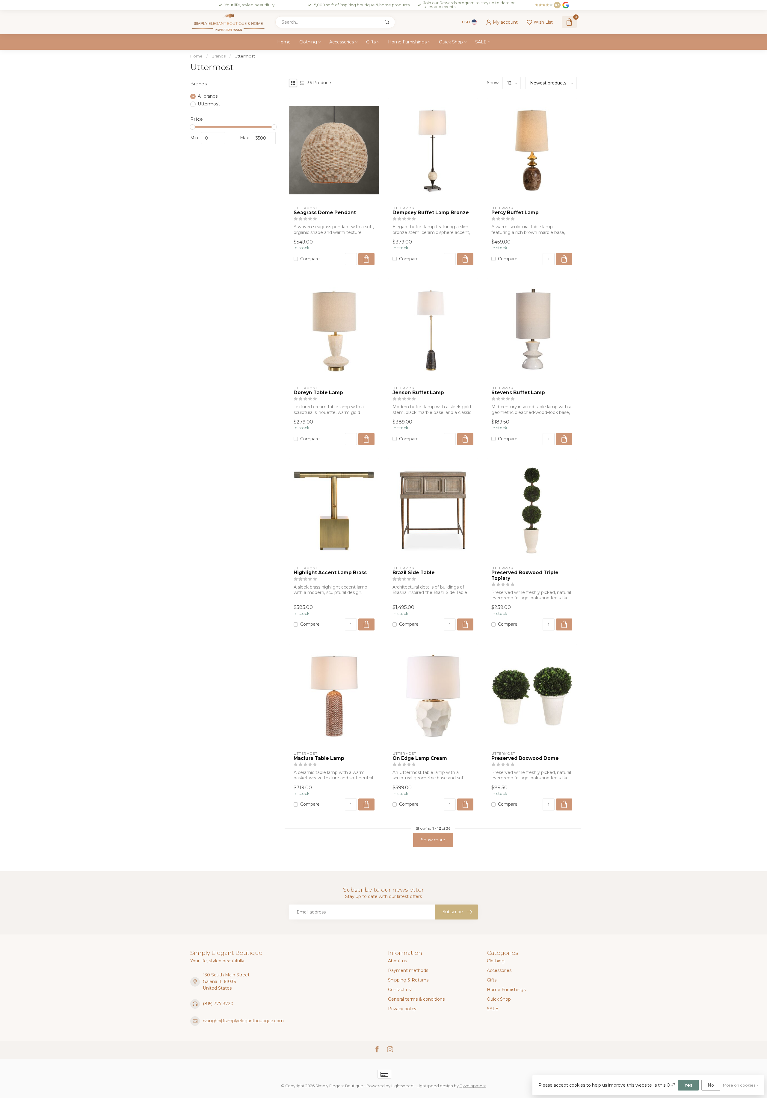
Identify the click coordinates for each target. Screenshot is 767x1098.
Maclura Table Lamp (319, 758)
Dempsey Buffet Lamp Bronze (430, 212)
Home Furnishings (407, 42)
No (711, 1085)
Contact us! (400, 989)
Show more (433, 840)
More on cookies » (740, 1085)
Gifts (371, 42)
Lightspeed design (435, 1086)
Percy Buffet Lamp (515, 212)
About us (397, 961)
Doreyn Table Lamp (318, 392)
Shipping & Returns (408, 980)
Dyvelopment (473, 1086)
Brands (219, 56)
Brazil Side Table (413, 572)
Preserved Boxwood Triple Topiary (524, 575)
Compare (310, 259)
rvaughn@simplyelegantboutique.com (243, 1020)
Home (284, 42)
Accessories (341, 42)
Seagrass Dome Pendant (325, 212)
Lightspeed (402, 1086)
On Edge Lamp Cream (419, 758)
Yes (688, 1085)
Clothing (308, 42)
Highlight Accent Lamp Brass (330, 572)
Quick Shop (451, 42)
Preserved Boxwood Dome (525, 758)
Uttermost (245, 56)
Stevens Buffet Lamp (518, 392)
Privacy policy (402, 1008)
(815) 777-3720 (218, 1003)
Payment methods (408, 970)
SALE (481, 42)
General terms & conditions (416, 999)
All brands (208, 96)
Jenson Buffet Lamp (418, 392)
